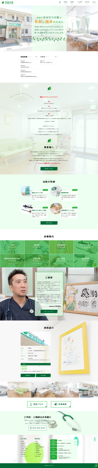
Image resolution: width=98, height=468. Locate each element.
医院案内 (23, 443)
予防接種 (37, 450)
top (95, 465)
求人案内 (43, 375)
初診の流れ (87, 2)
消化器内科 (38, 445)
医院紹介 (28, 375)
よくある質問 (79, 2)
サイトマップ (24, 456)
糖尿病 (37, 443)
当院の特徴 (49, 223)
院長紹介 (23, 445)
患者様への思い (49, 168)
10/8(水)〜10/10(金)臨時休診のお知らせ (29, 76)
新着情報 (23, 454)
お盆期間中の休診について (26, 62)
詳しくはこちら (49, 311)
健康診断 (37, 452)
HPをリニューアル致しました (46, 62)
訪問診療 (37, 448)
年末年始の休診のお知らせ (26, 71)
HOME (60, 3)
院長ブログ (24, 452)
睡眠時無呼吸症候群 (40, 446)
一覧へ (36, 56)
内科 (37, 441)
